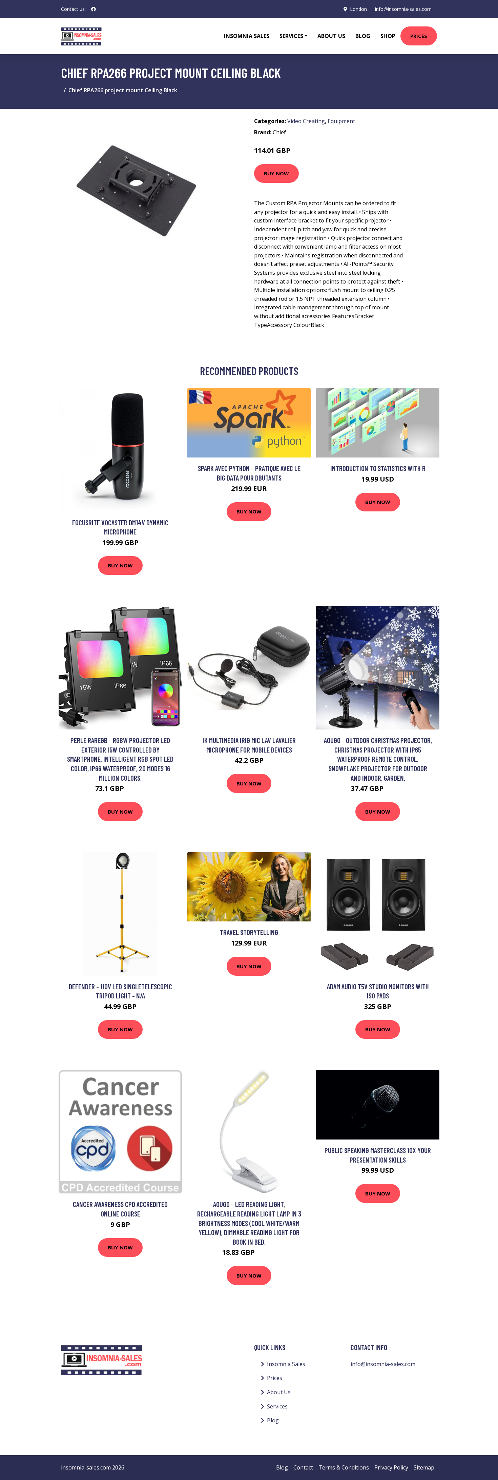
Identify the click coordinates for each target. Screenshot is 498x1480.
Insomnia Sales (246, 36)
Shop (387, 36)
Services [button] (291, 36)
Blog (362, 36)
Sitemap (424, 1467)
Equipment (341, 121)
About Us (331, 36)
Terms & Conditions (343, 1467)
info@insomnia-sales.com (403, 9)
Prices (418, 36)
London (358, 9)
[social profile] (93, 9)
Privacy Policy (391, 1467)
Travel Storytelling (249, 932)
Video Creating (306, 121)
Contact (303, 1467)
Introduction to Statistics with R (378, 468)
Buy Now (276, 173)
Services (277, 1406)
